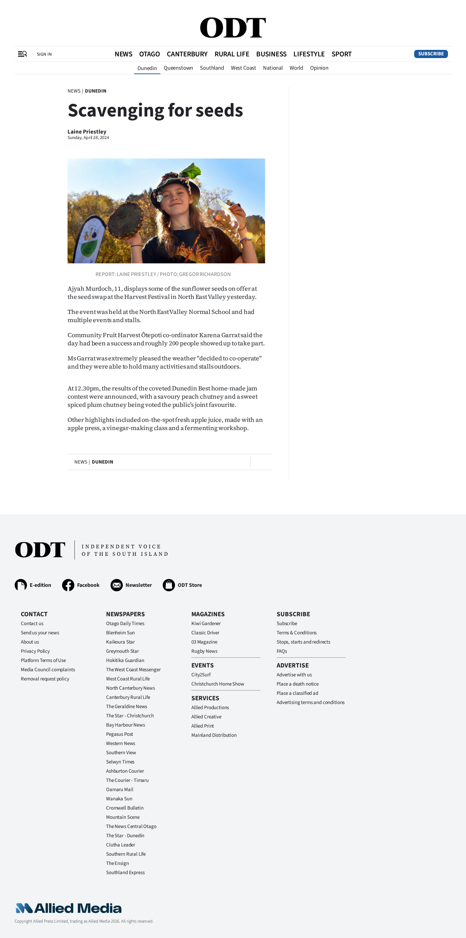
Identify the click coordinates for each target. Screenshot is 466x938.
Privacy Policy (35, 651)
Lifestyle (309, 54)
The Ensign (117, 863)
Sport (342, 54)
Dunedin (147, 68)
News (123, 54)
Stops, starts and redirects (303, 642)
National (273, 68)
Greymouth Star (122, 651)
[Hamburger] (22, 54)
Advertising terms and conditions (311, 702)
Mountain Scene (123, 817)
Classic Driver (205, 632)
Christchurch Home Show (217, 684)
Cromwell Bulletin (124, 808)
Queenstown (178, 68)
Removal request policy (45, 678)
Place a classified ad (297, 693)
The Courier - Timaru (127, 780)
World (296, 68)
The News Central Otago (131, 826)
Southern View (121, 752)
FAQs (282, 651)
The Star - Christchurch (130, 715)
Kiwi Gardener (206, 623)
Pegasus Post (119, 734)
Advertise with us (294, 674)
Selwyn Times (120, 761)
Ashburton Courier (125, 771)
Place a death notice (298, 684)
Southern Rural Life (126, 854)
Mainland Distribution (214, 735)
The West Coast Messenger (133, 669)
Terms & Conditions (297, 632)
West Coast (243, 68)
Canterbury (187, 54)
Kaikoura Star (120, 642)
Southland (212, 68)
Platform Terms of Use (43, 660)
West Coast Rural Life (128, 678)
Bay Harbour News (125, 725)
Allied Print (202, 726)
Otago (149, 54)
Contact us (32, 623)
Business (271, 54)
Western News (120, 743)
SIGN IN (44, 54)
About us (30, 642)
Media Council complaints (48, 669)
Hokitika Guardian (125, 660)
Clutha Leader (120, 845)
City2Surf (200, 674)
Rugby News (204, 651)
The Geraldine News (126, 706)
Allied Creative (206, 716)
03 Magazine (204, 642)
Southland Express (125, 872)
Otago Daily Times (125, 623)
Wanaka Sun (119, 798)
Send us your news (40, 632)
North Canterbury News (130, 688)
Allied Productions (210, 707)
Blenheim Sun (120, 632)
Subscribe (431, 53)
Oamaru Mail (119, 789)
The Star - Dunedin (125, 835)
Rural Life (232, 54)
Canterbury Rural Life (128, 697)
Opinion (319, 68)
